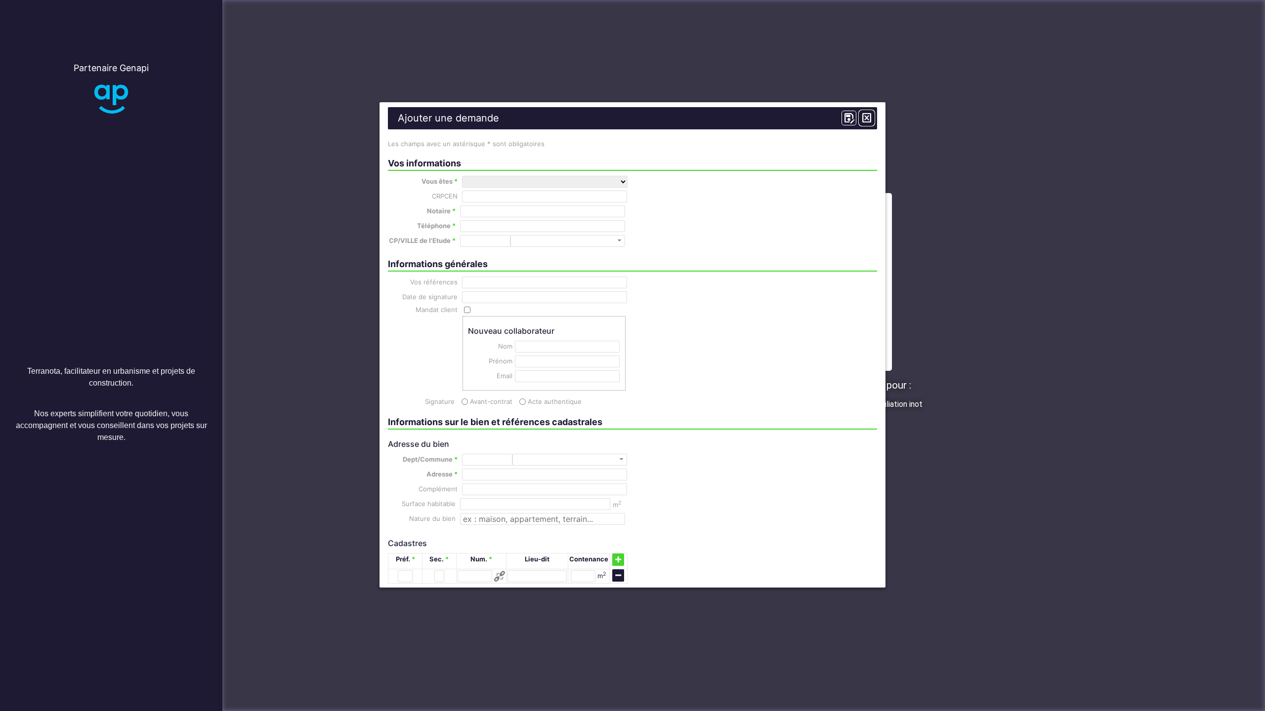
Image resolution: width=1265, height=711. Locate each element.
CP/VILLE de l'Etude (422, 240)
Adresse (442, 474)
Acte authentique (555, 401)
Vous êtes (440, 181)
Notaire (441, 211)
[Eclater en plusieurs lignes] (499, 576)
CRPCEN (445, 196)
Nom (505, 346)
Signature (440, 401)
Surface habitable (429, 504)
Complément (438, 489)
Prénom (500, 361)
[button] (619, 241)
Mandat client (437, 310)
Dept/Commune (430, 459)
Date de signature (430, 297)
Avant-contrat (491, 401)
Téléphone (436, 226)
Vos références (434, 282)
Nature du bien (432, 518)
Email (504, 376)
